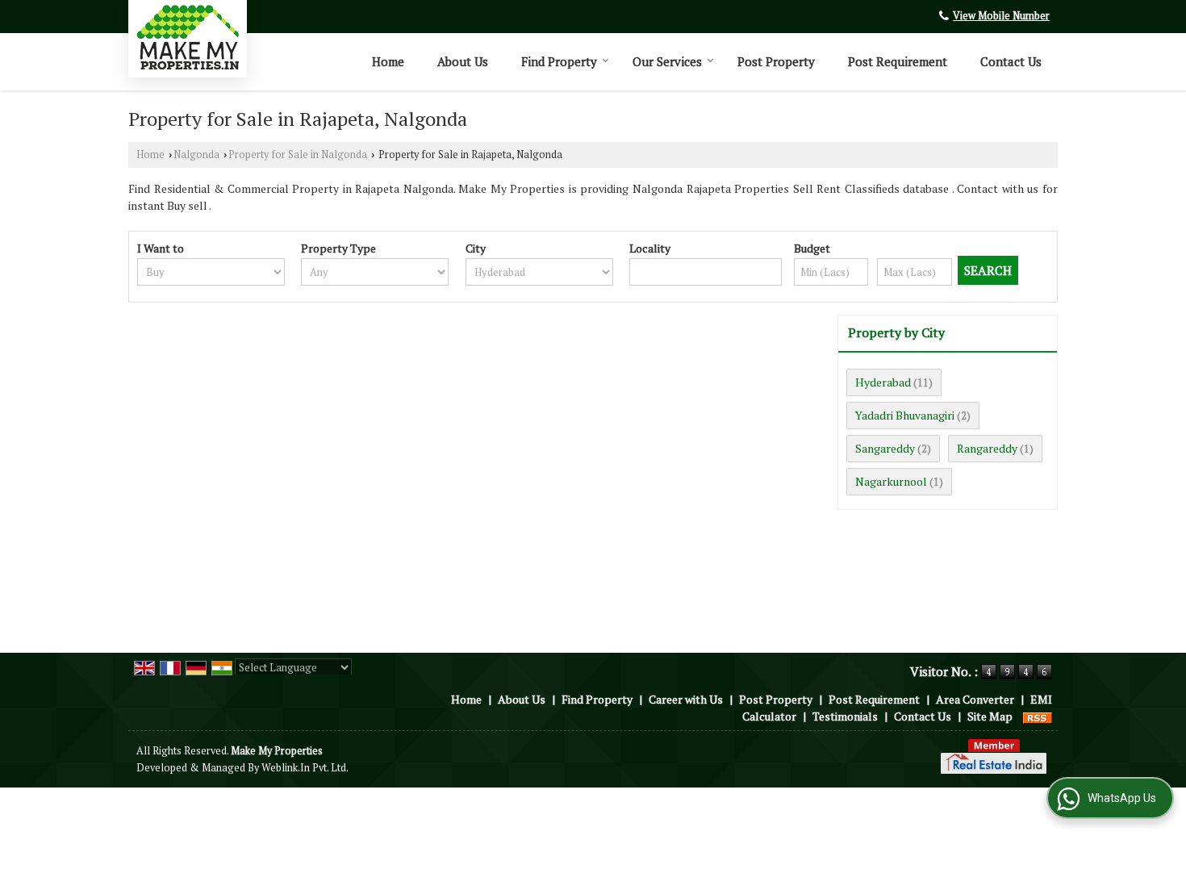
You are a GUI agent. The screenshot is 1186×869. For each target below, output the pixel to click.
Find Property (559, 61)
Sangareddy (885, 448)
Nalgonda (196, 154)
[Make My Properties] (187, 37)
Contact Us (1011, 61)
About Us (462, 61)
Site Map (990, 716)
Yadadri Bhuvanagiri (904, 415)
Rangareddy (987, 448)
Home (388, 61)
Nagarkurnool (891, 481)
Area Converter (975, 699)
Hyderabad (883, 382)
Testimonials (845, 716)
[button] (1001, 16)
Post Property (776, 61)
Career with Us (686, 699)
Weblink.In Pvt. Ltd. (305, 768)
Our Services (667, 61)
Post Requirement (897, 61)
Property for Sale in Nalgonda (297, 154)
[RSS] (1037, 716)
